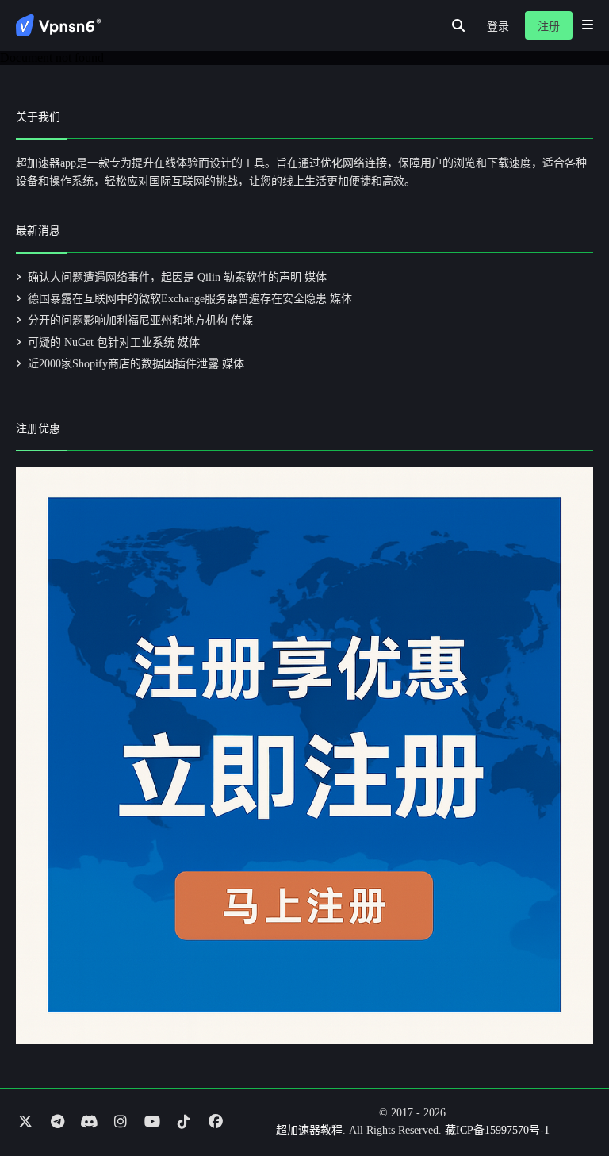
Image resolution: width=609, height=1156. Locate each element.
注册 (549, 27)
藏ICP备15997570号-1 (497, 1130)
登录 (498, 27)
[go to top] (566, 1098)
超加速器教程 (309, 1130)
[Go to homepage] (59, 25)
